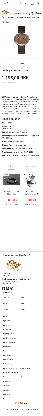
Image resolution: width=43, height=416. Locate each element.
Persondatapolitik (9, 342)
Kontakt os (6, 325)
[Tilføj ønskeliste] (6, 90)
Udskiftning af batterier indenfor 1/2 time (16, 368)
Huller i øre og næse (9, 364)
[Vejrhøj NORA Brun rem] (21, 39)
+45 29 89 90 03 (9, 17)
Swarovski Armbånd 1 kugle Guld (11, 192)
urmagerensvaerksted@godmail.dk (29, 17)
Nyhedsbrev (7, 321)
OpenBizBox (23, 409)
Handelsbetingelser (9, 338)
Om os (5, 316)
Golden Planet (33, 409)
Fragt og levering (8, 333)
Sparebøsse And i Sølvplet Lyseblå (31, 192)
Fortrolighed (7, 329)
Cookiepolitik (7, 346)
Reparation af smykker (10, 372)
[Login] (32, 3)
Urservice (6, 351)
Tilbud (11, 166)
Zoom (22, 64)
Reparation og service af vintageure (14, 377)
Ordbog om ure (8, 359)
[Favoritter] (26, 3)
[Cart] (38, 3)
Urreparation (7, 355)
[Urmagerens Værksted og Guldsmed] (21, 12)
